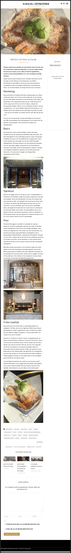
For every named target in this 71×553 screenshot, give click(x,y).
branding (9, 446)
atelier (16, 429)
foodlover (7, 432)
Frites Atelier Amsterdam (32, 432)
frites (20, 432)
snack (17, 438)
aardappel (9, 429)
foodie (36, 429)
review (38, 446)
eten (30, 429)
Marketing (31, 446)
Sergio (25, 435)
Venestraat (32, 438)
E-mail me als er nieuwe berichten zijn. (19, 529)
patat (19, 435)
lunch (14, 435)
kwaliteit (7, 435)
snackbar (24, 438)
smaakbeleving (9, 438)
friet (14, 432)
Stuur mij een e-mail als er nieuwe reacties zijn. (23, 524)
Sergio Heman (33, 435)
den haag (24, 429)
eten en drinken (19, 446)
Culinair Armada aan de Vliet (36, 466)
